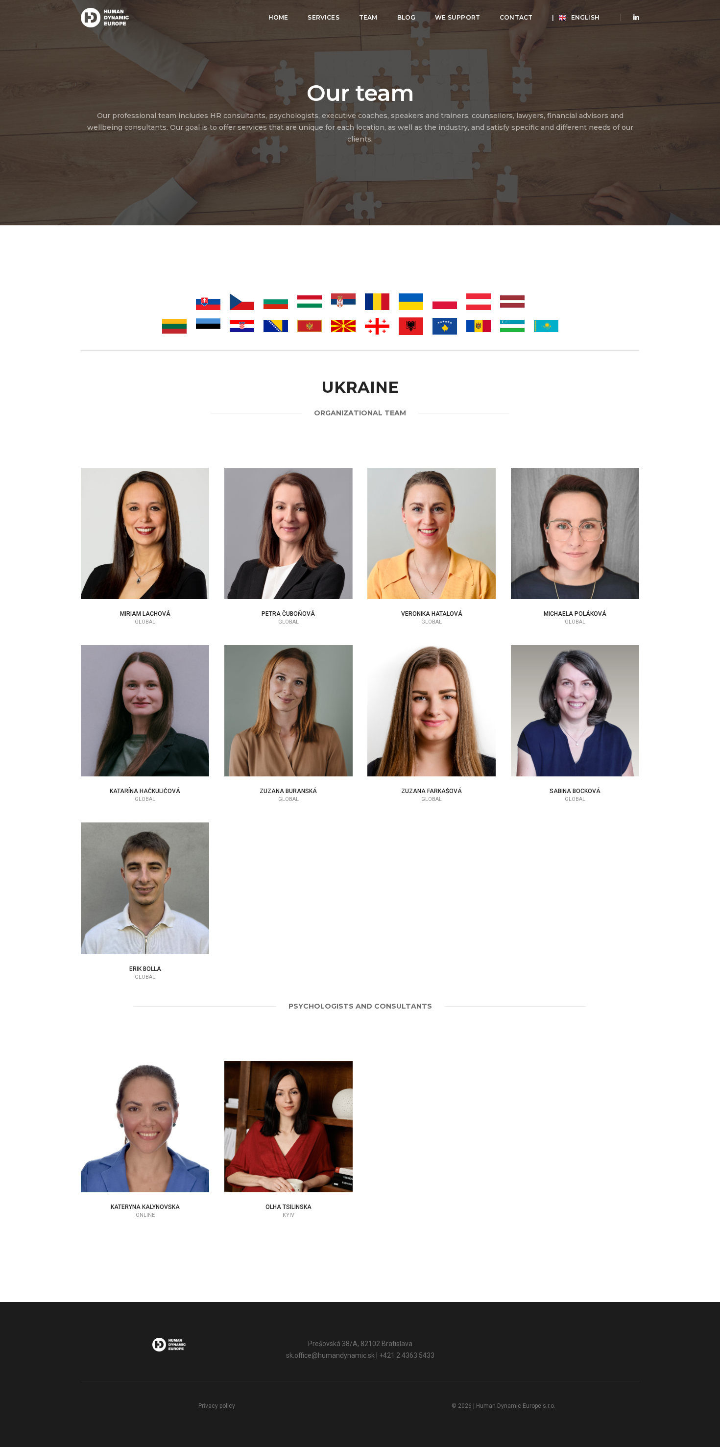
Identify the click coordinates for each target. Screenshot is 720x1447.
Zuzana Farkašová (431, 791)
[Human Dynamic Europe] (105, 17)
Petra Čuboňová (288, 613)
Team (368, 17)
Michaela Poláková (575, 613)
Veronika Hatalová (431, 613)
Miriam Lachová (145, 613)
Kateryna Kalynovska (145, 1207)
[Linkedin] (633, 17)
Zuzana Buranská (288, 791)
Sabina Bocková (575, 791)
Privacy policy (216, 1405)
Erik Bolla (145, 968)
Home (278, 17)
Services (323, 17)
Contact (516, 17)
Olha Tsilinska (288, 1207)
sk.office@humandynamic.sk (330, 1355)
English (576, 17)
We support (457, 17)
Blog (406, 17)
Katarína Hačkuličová (145, 791)
